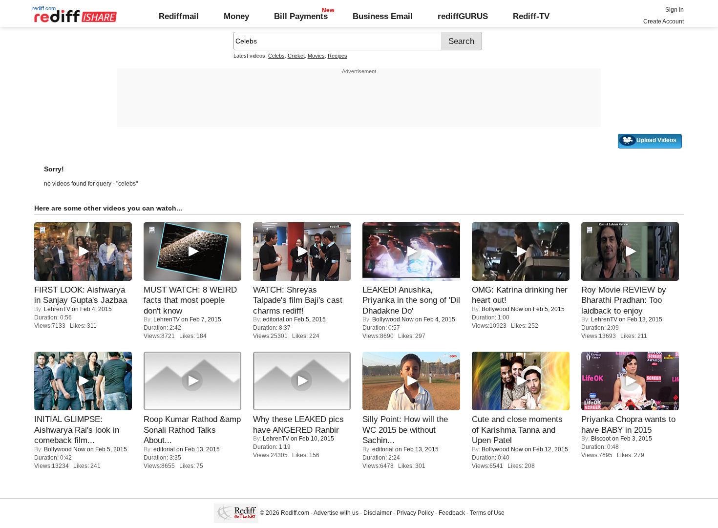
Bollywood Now (393, 319)
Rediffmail (179, 16)
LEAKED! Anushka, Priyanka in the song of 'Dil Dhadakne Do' (411, 300)
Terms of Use (487, 512)
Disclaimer (377, 512)
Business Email (383, 16)
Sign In (674, 9)
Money (236, 16)
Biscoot (601, 438)
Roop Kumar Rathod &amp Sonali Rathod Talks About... (192, 429)
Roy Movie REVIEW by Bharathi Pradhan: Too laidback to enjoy (623, 300)
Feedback (452, 512)
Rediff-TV (531, 16)
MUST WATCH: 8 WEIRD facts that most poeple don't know (190, 300)
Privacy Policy (415, 512)
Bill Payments (301, 16)
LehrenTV (57, 309)
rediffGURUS (463, 16)
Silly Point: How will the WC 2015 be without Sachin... (405, 429)
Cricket (296, 56)
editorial (273, 319)
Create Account (663, 21)
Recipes (337, 56)
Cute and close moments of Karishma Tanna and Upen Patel (517, 429)
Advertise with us (336, 512)
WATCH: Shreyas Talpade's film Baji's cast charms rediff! (297, 300)
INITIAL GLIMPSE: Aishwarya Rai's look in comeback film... (76, 429)
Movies (316, 56)
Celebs (276, 56)
